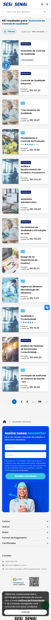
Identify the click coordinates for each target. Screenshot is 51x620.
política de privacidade (19, 470)
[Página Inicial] (5, 422)
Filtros (11, 31)
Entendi (25, 612)
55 (39, 401)
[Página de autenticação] (42, 4)
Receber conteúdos (25, 476)
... (33, 401)
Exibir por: (26, 32)
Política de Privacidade (31, 600)
